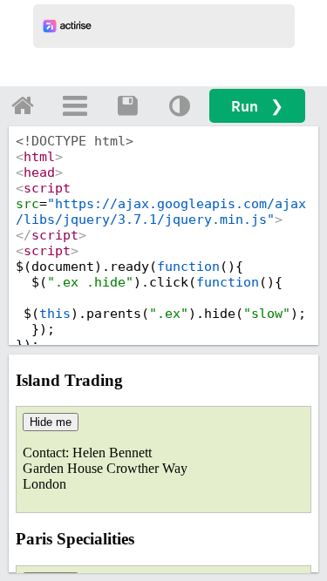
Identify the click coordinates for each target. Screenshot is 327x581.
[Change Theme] (179, 105)
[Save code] (127, 105)
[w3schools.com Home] (22, 105)
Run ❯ (257, 106)
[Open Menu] (75, 105)
